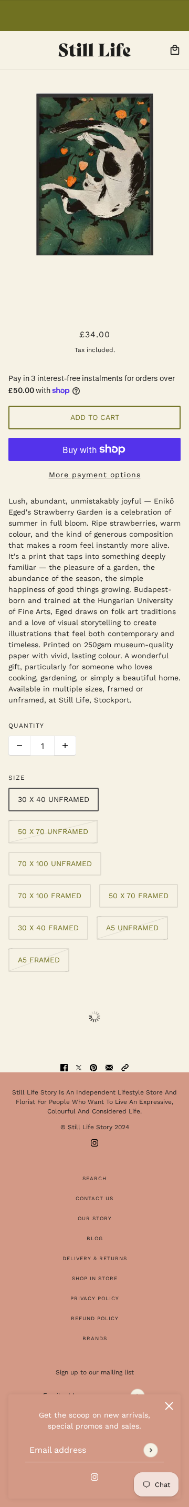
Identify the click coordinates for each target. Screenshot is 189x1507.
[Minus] (19, 746)
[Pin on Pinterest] (93, 1067)
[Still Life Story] (95, 50)
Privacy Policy (94, 1298)
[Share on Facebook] (64, 1067)
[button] (125, 1067)
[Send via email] (109, 1067)
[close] (169, 1406)
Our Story (95, 1218)
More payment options (95, 474)
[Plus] (65, 746)
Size (16, 777)
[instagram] (94, 1476)
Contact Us (94, 1198)
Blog (95, 1238)
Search (94, 1178)
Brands (94, 1338)
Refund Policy (95, 1318)
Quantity (26, 725)
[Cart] (175, 50)
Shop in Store (95, 1278)
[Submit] (150, 1450)
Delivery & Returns (94, 1258)
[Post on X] (79, 1067)
